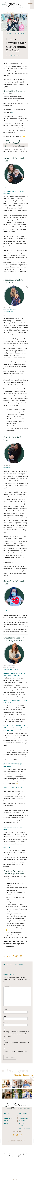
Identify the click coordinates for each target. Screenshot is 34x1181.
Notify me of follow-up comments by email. (16, 1044)
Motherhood (16, 13)
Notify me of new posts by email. (14, 1051)
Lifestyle (8, 13)
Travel (15, 33)
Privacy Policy (13, 1178)
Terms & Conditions (24, 1177)
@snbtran (6, 611)
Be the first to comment (13, 964)
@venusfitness (8, 311)
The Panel (9, 33)
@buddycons (7, 467)
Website (6, 1023)
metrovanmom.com (9, 188)
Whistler (21, 33)
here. (13, 112)
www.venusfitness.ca (10, 309)
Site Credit (21, 1178)
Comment (7, 986)
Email (6, 1016)
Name (6, 1010)
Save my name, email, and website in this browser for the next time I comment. (16, 1034)
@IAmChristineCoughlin (10, 669)
